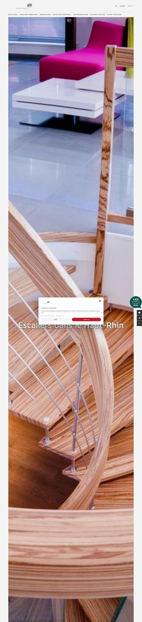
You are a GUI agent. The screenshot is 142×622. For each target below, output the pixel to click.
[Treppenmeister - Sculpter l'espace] (24, 6)
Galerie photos (97, 14)
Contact (122, 6)
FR (129, 6)
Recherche (114, 6)
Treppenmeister (80, 14)
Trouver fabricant (29, 14)
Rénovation (45, 14)
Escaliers (13, 14)
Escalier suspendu (62, 14)
